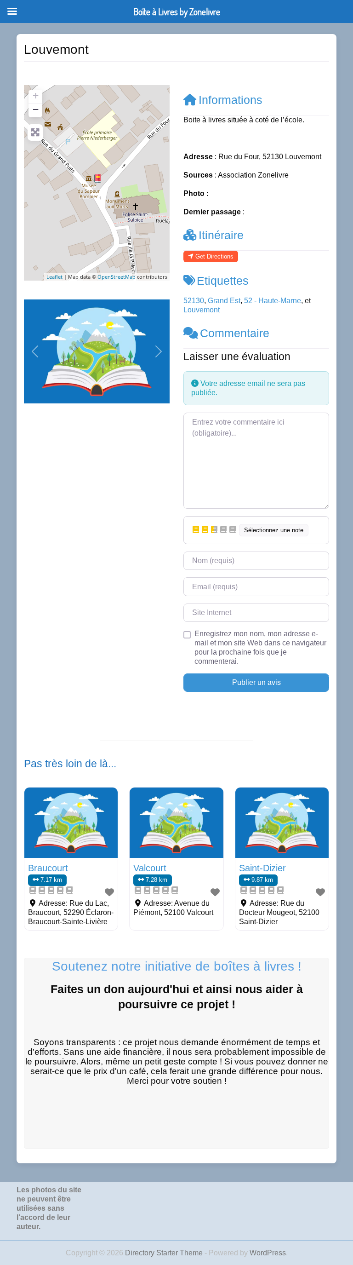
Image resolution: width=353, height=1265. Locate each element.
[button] (35, 351)
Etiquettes (223, 280)
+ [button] (36, 95)
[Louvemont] (97, 178)
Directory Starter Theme (165, 1253)
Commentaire (234, 333)
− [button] (36, 109)
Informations (230, 99)
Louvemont (201, 310)
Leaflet (54, 276)
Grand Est (224, 301)
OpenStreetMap (116, 276)
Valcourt (149, 868)
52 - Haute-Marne (272, 301)
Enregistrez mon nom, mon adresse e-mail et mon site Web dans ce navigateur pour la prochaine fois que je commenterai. (260, 647)
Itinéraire (221, 235)
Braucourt (48, 868)
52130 (193, 301)
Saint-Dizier (262, 868)
